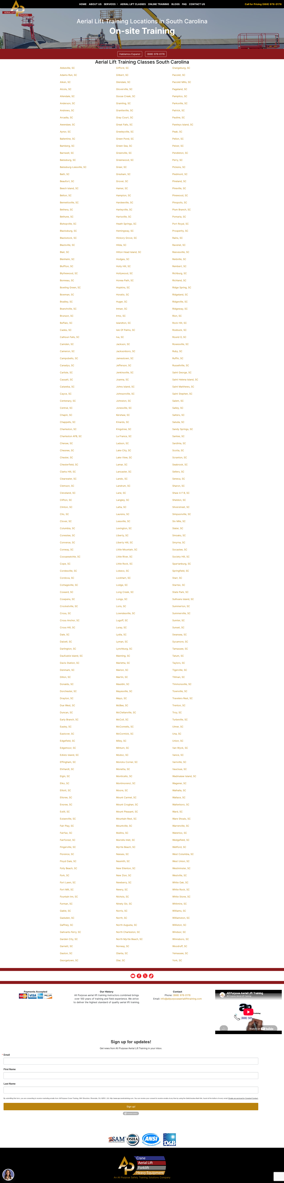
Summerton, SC (181, 606)
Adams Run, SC (68, 74)
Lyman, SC (122, 641)
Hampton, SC (123, 195)
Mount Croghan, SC (127, 804)
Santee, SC (178, 436)
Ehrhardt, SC (67, 769)
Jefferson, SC (123, 365)
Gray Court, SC (124, 117)
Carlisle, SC (66, 372)
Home (83, 4)
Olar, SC (120, 960)
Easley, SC (66, 726)
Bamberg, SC (67, 145)
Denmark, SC (67, 669)
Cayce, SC (66, 393)
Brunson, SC (67, 315)
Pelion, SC (178, 138)
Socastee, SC (179, 549)
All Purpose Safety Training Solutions (138, 1177)
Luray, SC (121, 627)
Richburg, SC (179, 273)
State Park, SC (180, 592)
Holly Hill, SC (123, 266)
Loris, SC (121, 606)
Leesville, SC (123, 521)
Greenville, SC (124, 152)
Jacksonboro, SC (125, 351)
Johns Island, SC (125, 386)
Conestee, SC (67, 535)
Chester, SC (66, 457)
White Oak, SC (180, 882)
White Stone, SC (181, 896)
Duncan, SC (66, 712)
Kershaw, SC (123, 414)
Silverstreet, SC (181, 507)
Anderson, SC (67, 103)
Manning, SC (123, 655)
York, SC (177, 960)
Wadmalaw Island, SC (184, 776)
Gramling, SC (123, 103)
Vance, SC (178, 754)
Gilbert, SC (122, 74)
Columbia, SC (67, 528)
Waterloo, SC (179, 832)
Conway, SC (67, 549)
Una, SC (176, 733)
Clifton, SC (66, 499)
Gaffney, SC (66, 924)
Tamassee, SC (180, 648)
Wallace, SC (178, 797)
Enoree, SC (66, 804)
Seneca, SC (178, 478)
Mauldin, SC (122, 684)
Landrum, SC (123, 485)
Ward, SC (177, 811)
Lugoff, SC (122, 620)
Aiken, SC (65, 82)
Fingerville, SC (68, 847)
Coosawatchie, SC (70, 556)
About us (95, 4)
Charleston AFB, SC (71, 436)
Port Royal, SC (180, 223)
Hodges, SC (122, 259)
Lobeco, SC (122, 570)
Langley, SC (122, 499)
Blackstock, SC (68, 237)
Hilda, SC (121, 244)
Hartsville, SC (123, 216)
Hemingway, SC (125, 230)
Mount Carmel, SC (126, 797)
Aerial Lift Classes (133, 4)
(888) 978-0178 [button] (156, 54)
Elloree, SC (66, 797)
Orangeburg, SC (181, 67)
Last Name (10, 1084)
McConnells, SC (125, 726)
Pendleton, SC (180, 152)
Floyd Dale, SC (68, 861)
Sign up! (131, 1106)
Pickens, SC (178, 167)
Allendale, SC (67, 96)
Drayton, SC (67, 698)
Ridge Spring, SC (181, 287)
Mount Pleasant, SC (127, 811)
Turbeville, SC (180, 719)
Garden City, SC (69, 939)
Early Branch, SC (69, 719)
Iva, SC (120, 337)
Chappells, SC (68, 422)
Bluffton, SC (66, 266)
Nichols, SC (122, 896)
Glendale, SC (123, 82)
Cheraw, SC (66, 443)
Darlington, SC (68, 648)
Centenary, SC (68, 400)
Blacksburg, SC (68, 230)
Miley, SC (121, 740)
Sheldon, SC (179, 499)
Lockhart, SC (123, 577)
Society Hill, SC (181, 556)
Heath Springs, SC (126, 223)
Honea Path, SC (125, 280)
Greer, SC (121, 167)
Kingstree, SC (123, 429)
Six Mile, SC (179, 521)
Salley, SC (177, 407)
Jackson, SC (123, 344)
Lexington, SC (124, 528)
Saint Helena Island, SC (185, 379)
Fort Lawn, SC (68, 882)
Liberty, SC (122, 535)
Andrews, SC (67, 110)
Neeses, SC (122, 854)
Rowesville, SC (180, 344)
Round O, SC (179, 337)
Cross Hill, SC (67, 627)
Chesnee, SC (67, 450)
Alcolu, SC (65, 89)
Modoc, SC (122, 754)
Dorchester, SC (68, 691)
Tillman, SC (178, 677)
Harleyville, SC (124, 209)
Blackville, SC (67, 244)
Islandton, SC (123, 322)
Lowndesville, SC (125, 613)
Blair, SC (64, 252)
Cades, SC (66, 329)
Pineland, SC (179, 181)
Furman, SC (66, 903)
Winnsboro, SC (180, 939)
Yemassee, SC (180, 953)
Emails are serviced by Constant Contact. (243, 1098)
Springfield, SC (180, 570)
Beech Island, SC (69, 188)
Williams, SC (179, 910)
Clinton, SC (66, 507)
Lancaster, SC (123, 471)
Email (7, 1055)
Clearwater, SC (68, 478)
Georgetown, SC (69, 960)
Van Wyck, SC (180, 747)
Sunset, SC (178, 627)
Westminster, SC (181, 868)
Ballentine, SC (67, 138)
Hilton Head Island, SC (128, 252)
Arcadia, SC (66, 117)
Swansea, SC (179, 634)
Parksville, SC (180, 103)
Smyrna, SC (178, 542)
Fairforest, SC (67, 839)
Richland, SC (179, 280)
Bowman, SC (67, 294)
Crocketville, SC (69, 606)
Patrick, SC (178, 110)
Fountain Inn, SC (69, 896)
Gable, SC (65, 910)
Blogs (175, 4)
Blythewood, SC (69, 273)
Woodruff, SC (179, 946)
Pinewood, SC (180, 195)
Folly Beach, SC (68, 868)
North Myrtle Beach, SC (129, 939)
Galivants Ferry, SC (70, 932)
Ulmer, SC (177, 726)
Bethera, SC (66, 209)
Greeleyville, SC (125, 131)
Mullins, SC (122, 832)
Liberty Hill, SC (124, 542)
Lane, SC (121, 492)
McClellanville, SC (126, 712)
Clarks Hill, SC (68, 471)
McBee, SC (122, 705)
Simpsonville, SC (181, 514)
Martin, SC (122, 677)
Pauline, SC (178, 117)
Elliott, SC (65, 790)
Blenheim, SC (67, 259)
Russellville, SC (180, 365)
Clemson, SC (67, 485)
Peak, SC (177, 131)
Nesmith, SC (123, 861)
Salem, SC (178, 400)
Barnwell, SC (67, 152)
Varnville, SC (179, 762)
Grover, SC (122, 181)
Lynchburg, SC (124, 648)
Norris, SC (122, 910)
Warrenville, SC (180, 825)
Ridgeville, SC (180, 301)
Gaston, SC (66, 953)
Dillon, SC (65, 677)
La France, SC (124, 436)
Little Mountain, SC (126, 549)
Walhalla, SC (179, 790)
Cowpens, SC (67, 599)
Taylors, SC (178, 662)
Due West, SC (67, 705)
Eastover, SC (67, 733)
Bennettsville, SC (69, 202)
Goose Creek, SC (125, 96)
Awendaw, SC (67, 124)
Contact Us (197, 4)
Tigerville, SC (179, 669)
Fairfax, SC (66, 832)
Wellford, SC (179, 847)
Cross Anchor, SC (70, 620)
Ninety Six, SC (124, 903)
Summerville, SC (181, 613)
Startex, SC (178, 584)
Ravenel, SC (179, 244)
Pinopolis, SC (179, 202)
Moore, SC (122, 790)
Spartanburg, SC (181, 563)
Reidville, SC (179, 259)
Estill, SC (65, 811)
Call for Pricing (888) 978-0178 (263, 4)
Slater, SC (177, 528)
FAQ (184, 4)
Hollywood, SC (124, 273)
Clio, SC (64, 514)
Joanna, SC (122, 379)
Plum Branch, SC (181, 209)
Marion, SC (122, 669)
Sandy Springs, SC (182, 429)
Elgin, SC (65, 776)
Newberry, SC (123, 882)
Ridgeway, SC (180, 308)
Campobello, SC (69, 358)
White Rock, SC (181, 889)
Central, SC (66, 407)
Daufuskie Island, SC (71, 655)
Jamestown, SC (125, 358)
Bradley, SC (66, 301)
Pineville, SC (179, 188)
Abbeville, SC (67, 67)
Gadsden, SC (67, 917)
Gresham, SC (123, 174)
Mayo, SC (121, 698)
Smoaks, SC (179, 535)
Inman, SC (121, 308)
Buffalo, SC (66, 322)
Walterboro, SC (180, 804)
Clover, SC (66, 521)
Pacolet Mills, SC (181, 82)
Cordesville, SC (68, 570)
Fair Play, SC (67, 825)
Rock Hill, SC (179, 322)
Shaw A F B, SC (181, 492)
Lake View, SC (124, 457)
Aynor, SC (65, 131)
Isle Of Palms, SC (125, 329)
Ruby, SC (177, 351)
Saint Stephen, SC (182, 393)
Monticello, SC (124, 776)
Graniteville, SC (124, 110)
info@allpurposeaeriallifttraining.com (181, 998)
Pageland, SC (179, 89)
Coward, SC (66, 592)
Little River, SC (124, 556)
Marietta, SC (123, 662)
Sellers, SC (178, 471)
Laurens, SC (122, 514)
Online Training (158, 4)
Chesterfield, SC (69, 464)
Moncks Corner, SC (127, 762)
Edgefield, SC (67, 740)
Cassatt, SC (66, 379)
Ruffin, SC (177, 358)
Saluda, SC (178, 422)
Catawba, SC (67, 386)
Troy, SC (177, 712)
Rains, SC (177, 237)
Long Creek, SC (125, 592)
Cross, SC (65, 613)
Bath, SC (65, 174)
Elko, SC (64, 783)
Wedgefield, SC (180, 839)
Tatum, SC (178, 655)
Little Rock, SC (124, 563)
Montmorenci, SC (125, 783)
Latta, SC (121, 507)
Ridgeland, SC (180, 294)
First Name (10, 1069)
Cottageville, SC (69, 584)
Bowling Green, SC (70, 287)
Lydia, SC (121, 634)
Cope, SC (65, 563)
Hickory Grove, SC (126, 237)
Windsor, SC (179, 932)
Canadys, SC (67, 365)
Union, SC (177, 740)
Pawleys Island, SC (182, 124)
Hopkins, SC (123, 287)
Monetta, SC (123, 769)
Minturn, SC (122, 747)
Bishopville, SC (68, 223)
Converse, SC (67, 542)
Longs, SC (122, 599)
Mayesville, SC (124, 691)
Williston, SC (179, 924)
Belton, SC (66, 195)
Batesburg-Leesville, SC (73, 167)
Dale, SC (65, 634)
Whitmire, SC (179, 903)
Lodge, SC (122, 584)
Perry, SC (177, 159)
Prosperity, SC (180, 230)
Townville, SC (179, 691)
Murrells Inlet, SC (125, 839)
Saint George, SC (182, 372)
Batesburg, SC (68, 159)
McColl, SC (122, 719)
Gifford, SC (122, 67)
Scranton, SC (179, 457)
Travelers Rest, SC (182, 698)
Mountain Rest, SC (126, 818)
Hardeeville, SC (124, 202)
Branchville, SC (68, 308)
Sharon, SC (178, 485)
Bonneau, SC (67, 280)
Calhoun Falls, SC (69, 337)
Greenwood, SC (125, 159)
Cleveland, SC (68, 492)
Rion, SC (177, 315)
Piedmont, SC (180, 174)
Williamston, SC (181, 917)
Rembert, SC (179, 266)
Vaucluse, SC (179, 769)
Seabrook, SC (180, 464)
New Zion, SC (123, 875)
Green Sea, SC (124, 145)
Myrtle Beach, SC (125, 847)
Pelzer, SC (178, 145)
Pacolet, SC (178, 74)
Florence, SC (67, 854)
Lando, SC (122, 478)
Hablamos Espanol (129, 54)
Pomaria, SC (179, 216)
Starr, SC (177, 577)
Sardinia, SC (179, 443)
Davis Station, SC (69, 662)
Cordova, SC (67, 577)
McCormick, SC (125, 733)
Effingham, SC (68, 762)
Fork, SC (64, 875)
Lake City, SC (123, 450)
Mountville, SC (124, 825)
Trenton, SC (178, 705)
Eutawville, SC (68, 818)
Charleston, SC (68, 429)
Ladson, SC (122, 443)
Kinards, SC (122, 422)
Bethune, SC (67, 216)
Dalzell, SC (66, 641)
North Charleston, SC (128, 932)
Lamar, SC (122, 464)
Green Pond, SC (125, 138)
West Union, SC (181, 861)
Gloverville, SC (124, 89)
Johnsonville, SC (125, 393)
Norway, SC (122, 946)
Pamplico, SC (179, 96)
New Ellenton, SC (125, 868)
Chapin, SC (66, 414)
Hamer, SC (122, 188)
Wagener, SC (179, 783)
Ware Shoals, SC (181, 818)
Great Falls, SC (124, 124)
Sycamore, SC (180, 641)
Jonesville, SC (124, 407)
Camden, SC (67, 344)
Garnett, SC (66, 946)
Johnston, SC (123, 400)
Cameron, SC (67, 351)
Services (110, 4)
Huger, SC (121, 301)
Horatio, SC (122, 294)
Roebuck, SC (179, 329)
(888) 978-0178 (182, 995)
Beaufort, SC (67, 181)
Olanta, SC (122, 953)
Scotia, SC (178, 450)
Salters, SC (178, 414)
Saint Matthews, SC (183, 386)
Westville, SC (179, 875)
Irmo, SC (121, 315)
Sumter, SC (178, 620)
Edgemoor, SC (68, 747)
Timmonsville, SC (182, 684)
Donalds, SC (67, 684)
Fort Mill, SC (67, 889)
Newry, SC (122, 889)
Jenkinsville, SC (125, 372)
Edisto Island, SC (69, 754)
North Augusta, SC (126, 924)
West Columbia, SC (183, 854)
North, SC (121, 917)
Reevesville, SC (180, 252)
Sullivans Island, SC (183, 599)
